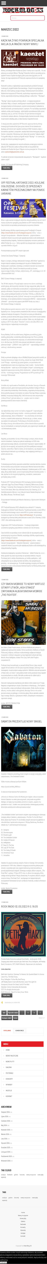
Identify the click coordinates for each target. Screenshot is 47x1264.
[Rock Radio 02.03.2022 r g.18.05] (23, 934)
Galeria (9, 1067)
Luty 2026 (5, 1139)
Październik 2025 (7, 1156)
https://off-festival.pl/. (26, 515)
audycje (3, 1175)
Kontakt (9, 1096)
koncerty (22, 1175)
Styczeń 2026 (6, 1143)
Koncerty (9, 1079)
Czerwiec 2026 (7, 1121)
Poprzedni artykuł (13, 1013)
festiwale (10, 1175)
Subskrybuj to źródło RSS (12, 1002)
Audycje (9, 1090)
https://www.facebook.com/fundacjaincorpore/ (16, 233)
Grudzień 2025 (7, 1147)
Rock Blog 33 (27, 1246)
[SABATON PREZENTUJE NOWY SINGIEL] (23, 749)
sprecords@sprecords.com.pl (14, 152)
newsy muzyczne (31, 1175)
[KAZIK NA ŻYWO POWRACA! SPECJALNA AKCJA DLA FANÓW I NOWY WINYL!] (23, 59)
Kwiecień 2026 (7, 1130)
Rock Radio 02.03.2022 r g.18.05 (19, 906)
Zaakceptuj (3, 1262)
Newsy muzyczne (12, 1056)
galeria (16, 1175)
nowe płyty (40, 1175)
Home (8, 1050)
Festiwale (9, 1073)
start (4, 1013)
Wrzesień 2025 (7, 1161)
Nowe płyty (10, 1061)
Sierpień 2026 (6, 1112)
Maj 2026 (5, 1125)
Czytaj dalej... (7, 168)
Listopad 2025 (7, 1152)
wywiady (3, 1177)
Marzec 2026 (6, 1134)
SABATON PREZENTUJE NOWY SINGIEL (21, 721)
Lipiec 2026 (6, 1116)
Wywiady (9, 1085)
